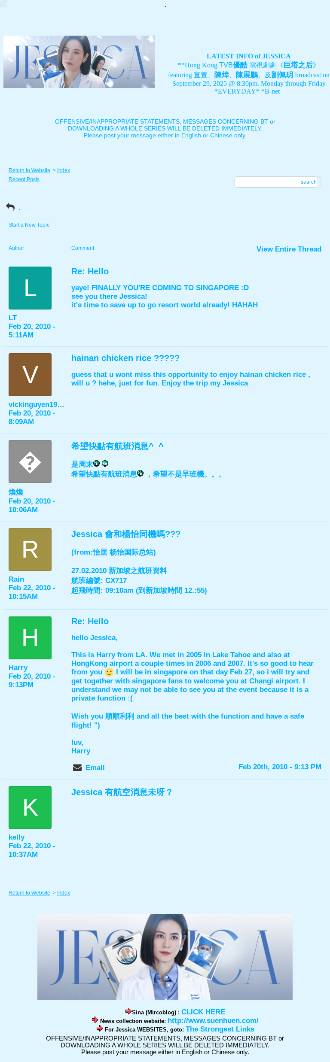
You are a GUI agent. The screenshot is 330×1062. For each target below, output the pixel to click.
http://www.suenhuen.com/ (213, 1020)
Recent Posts (24, 179)
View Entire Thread (289, 249)
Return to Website (29, 170)
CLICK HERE (203, 1012)
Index (63, 170)
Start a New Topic (29, 225)
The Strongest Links (220, 1029)
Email (95, 768)
